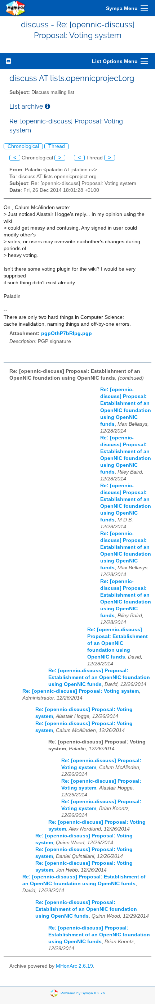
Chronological (23, 146)
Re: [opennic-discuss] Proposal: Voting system (80, 691)
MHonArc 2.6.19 (74, 966)
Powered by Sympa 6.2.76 (83, 993)
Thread (56, 146)
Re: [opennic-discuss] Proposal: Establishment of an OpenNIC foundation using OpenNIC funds (117, 643)
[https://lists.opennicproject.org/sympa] (16, 8)
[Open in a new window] (47, 106)
